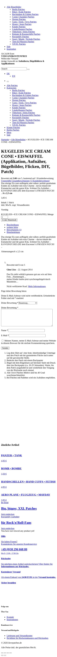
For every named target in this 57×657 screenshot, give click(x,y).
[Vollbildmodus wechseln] (8, 652)
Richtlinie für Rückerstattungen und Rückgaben (27, 638)
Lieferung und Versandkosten (19, 635)
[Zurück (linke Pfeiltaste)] (2, 655)
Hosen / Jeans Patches (21, 24)
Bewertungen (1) (14, 230)
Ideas (9, 132)
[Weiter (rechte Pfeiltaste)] (5, 655)
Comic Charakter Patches (23, 17)
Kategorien (11, 88)
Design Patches (19, 19)
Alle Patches (12, 85)
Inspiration (11, 49)
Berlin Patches (18, 9)
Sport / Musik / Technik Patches (26, 39)
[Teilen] (5, 652)
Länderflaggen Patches (22, 29)
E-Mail (5, 335)
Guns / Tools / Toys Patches (24, 22)
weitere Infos (12, 227)
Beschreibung (13, 225)
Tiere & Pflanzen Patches (23, 41)
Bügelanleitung (13, 232)
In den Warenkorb (9, 220)
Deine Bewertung (9, 303)
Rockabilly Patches (20, 36)
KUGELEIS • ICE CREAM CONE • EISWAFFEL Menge (27, 214)
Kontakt (10, 617)
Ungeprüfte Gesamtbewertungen (15, 181)
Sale (8, 46)
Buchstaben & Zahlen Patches (25, 14)
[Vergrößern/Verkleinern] (10, 652)
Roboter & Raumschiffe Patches (26, 34)
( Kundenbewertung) (40, 181)
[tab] (31, 225)
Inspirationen (12, 619)
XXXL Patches (19, 44)
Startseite (5, 139)
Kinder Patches (18, 27)
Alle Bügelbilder (14, 7)
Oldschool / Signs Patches (23, 32)
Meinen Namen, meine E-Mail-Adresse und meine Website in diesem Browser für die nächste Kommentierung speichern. (28, 341)
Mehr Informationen (37, 286)
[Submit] (28, 69)
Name (4, 330)
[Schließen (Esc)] (2, 652)
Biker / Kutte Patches (21, 12)
